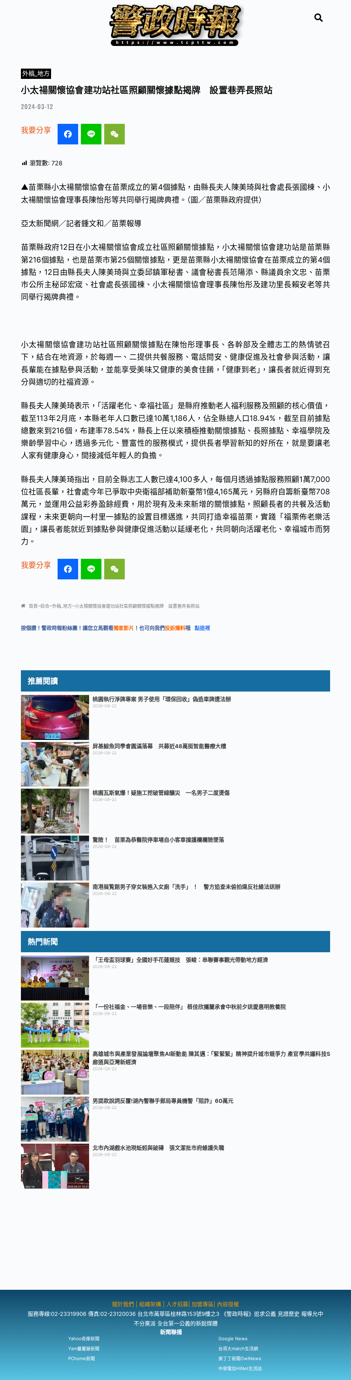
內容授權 (228, 1304)
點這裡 (202, 628)
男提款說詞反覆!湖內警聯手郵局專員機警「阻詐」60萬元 (163, 1100)
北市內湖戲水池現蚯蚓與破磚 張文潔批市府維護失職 (158, 1147)
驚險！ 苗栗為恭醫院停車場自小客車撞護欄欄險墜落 (158, 839)
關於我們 (124, 1304)
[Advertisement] (175, 1242)
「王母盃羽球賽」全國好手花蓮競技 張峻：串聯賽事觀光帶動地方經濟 (180, 959)
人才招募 (177, 1304)
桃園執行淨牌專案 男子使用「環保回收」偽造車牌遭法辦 (162, 699)
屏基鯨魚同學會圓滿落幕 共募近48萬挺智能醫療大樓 (159, 746)
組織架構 (150, 1304)
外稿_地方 (36, 73)
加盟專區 (203, 1304)
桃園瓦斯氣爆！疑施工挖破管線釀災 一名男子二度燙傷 (161, 792)
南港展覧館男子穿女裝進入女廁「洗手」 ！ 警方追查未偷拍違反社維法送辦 (186, 886)
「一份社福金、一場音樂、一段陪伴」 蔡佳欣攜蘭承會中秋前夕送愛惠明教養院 (189, 1006)
